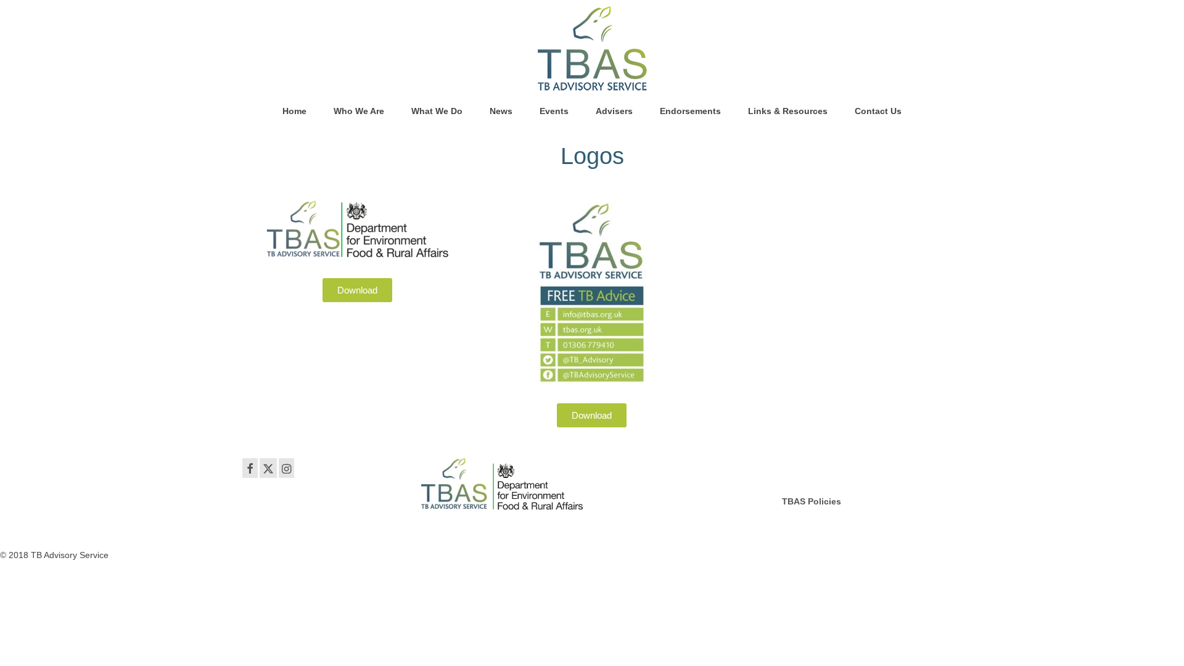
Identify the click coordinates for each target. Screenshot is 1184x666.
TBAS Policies (811, 501)
